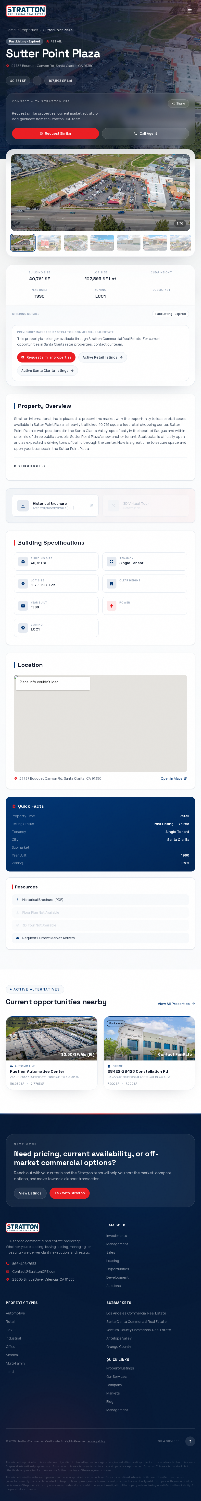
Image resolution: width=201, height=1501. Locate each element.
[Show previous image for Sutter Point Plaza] (20, 193)
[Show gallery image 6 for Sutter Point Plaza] (155, 243)
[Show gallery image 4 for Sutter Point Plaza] (102, 243)
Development (117, 1277)
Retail (10, 1321)
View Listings (30, 1193)
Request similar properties (49, 357)
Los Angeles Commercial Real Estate (136, 1313)
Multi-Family (15, 1363)
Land (10, 1371)
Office (10, 1346)
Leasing (112, 1260)
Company (114, 1384)
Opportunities (117, 1269)
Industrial (13, 1338)
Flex (9, 1329)
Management (117, 1244)
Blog (109, 1401)
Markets (113, 1393)
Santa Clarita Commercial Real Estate (136, 1321)
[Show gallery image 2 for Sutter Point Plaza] (49, 243)
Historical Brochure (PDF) (42, 899)
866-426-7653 (24, 1263)
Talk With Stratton (69, 1193)
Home (11, 29)
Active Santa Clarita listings (44, 370)
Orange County (118, 1346)
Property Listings (120, 1368)
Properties (29, 29)
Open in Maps (172, 778)
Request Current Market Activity (48, 938)
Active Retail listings (100, 357)
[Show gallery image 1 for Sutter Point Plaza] (23, 243)
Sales (110, 1252)
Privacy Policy (96, 1441)
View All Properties (174, 1003)
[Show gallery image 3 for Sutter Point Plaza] (76, 243)
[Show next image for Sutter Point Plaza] (181, 193)
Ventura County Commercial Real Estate (138, 1329)
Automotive (15, 1313)
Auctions (113, 1285)
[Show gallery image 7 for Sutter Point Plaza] (181, 243)
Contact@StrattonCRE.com (34, 1271)
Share (180, 103)
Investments (116, 1235)
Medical (12, 1355)
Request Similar (58, 133)
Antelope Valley (118, 1338)
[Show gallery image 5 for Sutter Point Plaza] (128, 243)
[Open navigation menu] (189, 10)
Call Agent (148, 133)
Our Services (116, 1376)
